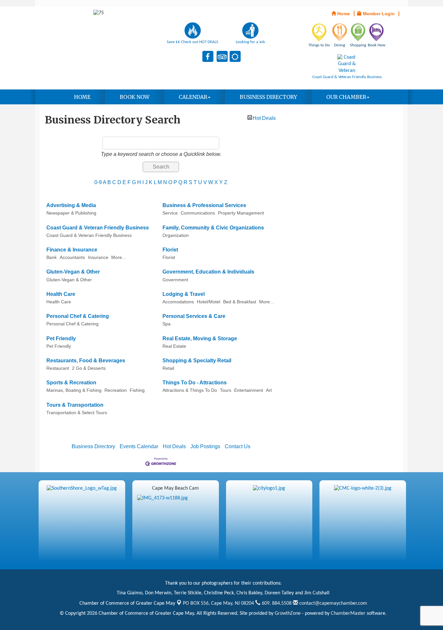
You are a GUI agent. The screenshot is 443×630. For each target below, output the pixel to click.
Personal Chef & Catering (77, 316)
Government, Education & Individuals (208, 271)
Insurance (98, 257)
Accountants (72, 257)
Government (175, 279)
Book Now (135, 97)
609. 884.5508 (276, 603)
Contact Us (237, 446)
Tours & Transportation (74, 405)
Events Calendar (139, 446)
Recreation (115, 390)
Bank (51, 257)
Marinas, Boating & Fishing (74, 390)
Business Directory (268, 97)
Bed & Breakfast (239, 301)
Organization (175, 235)
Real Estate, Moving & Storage (199, 338)
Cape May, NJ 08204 (218, 603)
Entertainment (248, 390)
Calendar (193, 97)
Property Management (241, 213)
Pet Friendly (61, 338)
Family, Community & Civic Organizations (213, 227)
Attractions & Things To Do (189, 390)
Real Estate (174, 346)
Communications (198, 213)
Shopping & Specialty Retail (196, 360)
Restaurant (57, 368)
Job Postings (205, 446)
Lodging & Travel (183, 294)
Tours (225, 390)
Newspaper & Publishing (71, 213)
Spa (166, 323)
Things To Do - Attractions (194, 382)
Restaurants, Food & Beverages (85, 360)
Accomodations (178, 301)
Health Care (60, 294)
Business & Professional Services (204, 205)
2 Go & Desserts (89, 368)
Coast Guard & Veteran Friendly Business (97, 227)
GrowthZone (288, 613)
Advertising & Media (71, 205)
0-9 (98, 182)
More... (118, 257)
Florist (170, 249)
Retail (168, 368)
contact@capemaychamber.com (332, 603)
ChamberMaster (348, 613)
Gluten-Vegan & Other (73, 271)
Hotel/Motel (208, 301)
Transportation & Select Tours (76, 412)
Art (269, 390)
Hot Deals (264, 117)
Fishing (137, 390)
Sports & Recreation (71, 382)
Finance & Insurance (71, 249)
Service (170, 213)
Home (82, 97)
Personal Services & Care (193, 316)
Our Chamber (346, 97)
